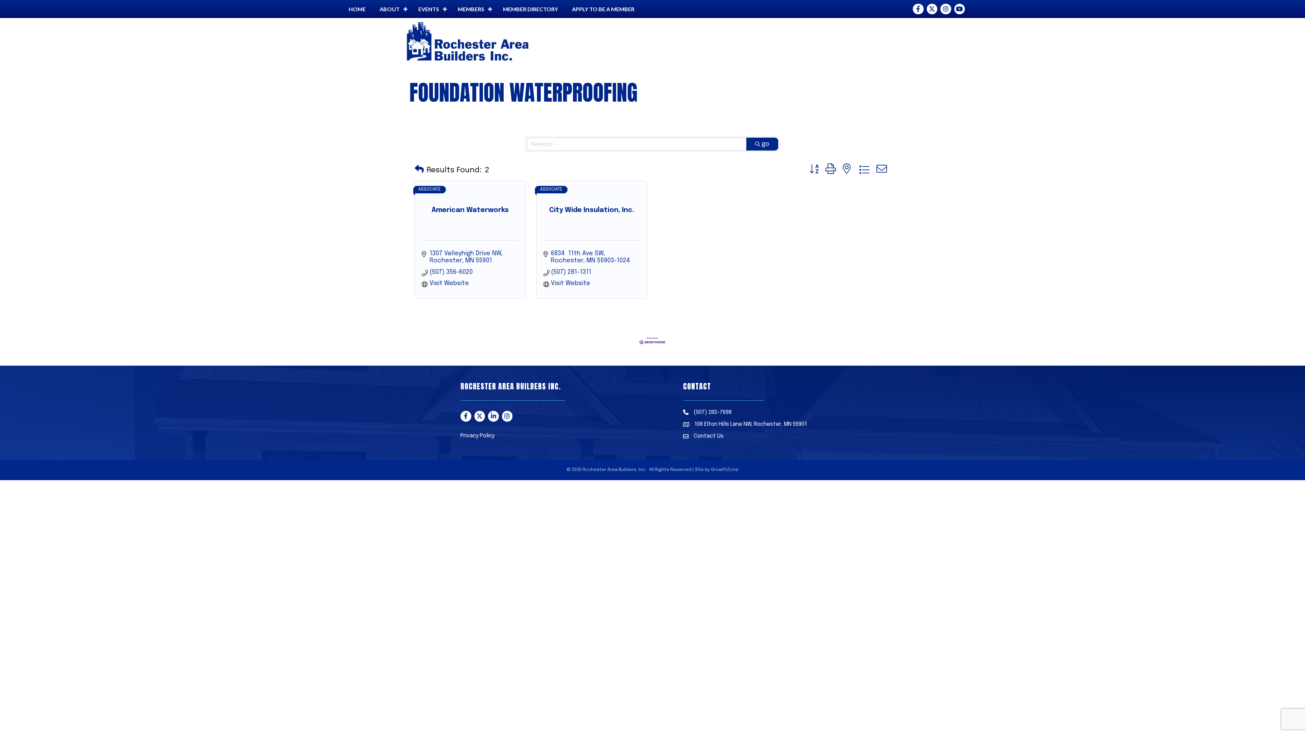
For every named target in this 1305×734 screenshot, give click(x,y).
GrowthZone (724, 470)
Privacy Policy (477, 436)
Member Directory (530, 9)
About (390, 9)
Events (428, 9)
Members (471, 9)
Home (357, 9)
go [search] (765, 144)
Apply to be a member (603, 9)
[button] (419, 170)
